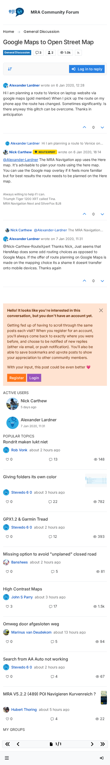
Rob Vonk (19, 450)
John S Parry (22, 597)
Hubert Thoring (24, 709)
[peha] (6, 667)
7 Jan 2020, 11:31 (69, 239)
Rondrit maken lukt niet (25, 441)
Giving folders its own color (30, 476)
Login (34, 378)
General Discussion (17, 52)
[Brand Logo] (16, 12)
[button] (7, 758)
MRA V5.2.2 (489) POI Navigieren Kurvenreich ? (49, 693)
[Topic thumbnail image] (96, 480)
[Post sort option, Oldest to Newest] (10, 69)
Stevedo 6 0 (21, 492)
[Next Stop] (6, 597)
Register (16, 378)
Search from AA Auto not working (35, 659)
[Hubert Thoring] (6, 709)
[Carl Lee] (6, 527)
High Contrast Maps (22, 588)
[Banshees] (6, 562)
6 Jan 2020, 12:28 (70, 85)
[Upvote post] (84, 127)
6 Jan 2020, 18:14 (87, 152)
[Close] (101, 310)
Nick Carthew (20, 152)
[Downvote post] (102, 127)
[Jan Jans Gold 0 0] (6, 632)
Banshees (19, 562)
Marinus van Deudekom (31, 632)
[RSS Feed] (78, 52)
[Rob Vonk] (6, 450)
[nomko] (6, 492)
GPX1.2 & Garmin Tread (25, 519)
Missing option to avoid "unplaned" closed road (49, 554)
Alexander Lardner (24, 85)
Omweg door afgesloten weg (31, 623)
